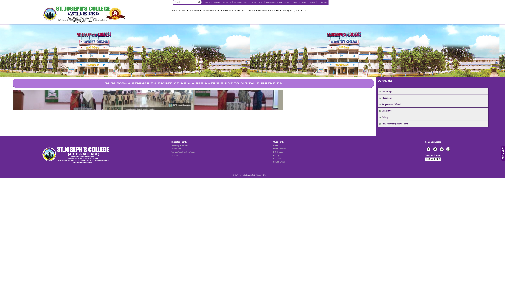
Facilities (227, 10)
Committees (261, 10)
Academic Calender (212, 2)
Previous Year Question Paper (395, 123)
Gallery (304, 2)
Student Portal (240, 10)
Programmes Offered (391, 104)
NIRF (261, 2)
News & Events (279, 159)
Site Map (323, 2)
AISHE (254, 2)
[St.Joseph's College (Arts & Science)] (83, 14)
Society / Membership (274, 2)
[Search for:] (187, 2)
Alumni (312, 2)
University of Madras (179, 145)
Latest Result (176, 148)
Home (174, 10)
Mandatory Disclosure (241, 2)
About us (183, 10)
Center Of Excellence (292, 2)
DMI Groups (227, 2)
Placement (275, 10)
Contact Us (301, 10)
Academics (195, 10)
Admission (207, 10)
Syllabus (174, 154)
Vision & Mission (279, 148)
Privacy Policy (289, 10)
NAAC (217, 10)
